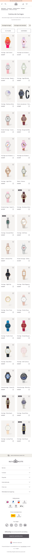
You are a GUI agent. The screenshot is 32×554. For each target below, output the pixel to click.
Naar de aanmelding (16, 536)
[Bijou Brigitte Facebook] (16, 525)
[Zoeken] (5, 4)
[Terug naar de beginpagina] (16, 3)
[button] (23, 4)
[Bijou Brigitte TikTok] (7, 525)
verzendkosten (24, 546)
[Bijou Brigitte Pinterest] (20, 525)
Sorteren (24, 30)
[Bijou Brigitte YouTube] (25, 525)
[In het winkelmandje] (13, 54)
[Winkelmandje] (30, 4)
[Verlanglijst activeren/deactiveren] (13, 36)
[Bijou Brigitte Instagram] (11, 525)
